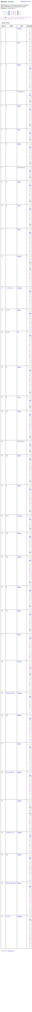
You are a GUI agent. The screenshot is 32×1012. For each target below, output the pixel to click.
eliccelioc (11, 1)
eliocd (19, 883)
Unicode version (23, 1)
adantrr (19, 557)
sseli (18, 42)
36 (9, 916)
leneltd (19, 772)
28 (13, 693)
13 (8, 310)
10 (8, 288)
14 (8, 332)
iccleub (19, 800)
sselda (19, 533)
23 (7, 557)
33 (13, 832)
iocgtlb (19, 256)
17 (7, 411)
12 (12, 288)
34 (7, 854)
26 (9, 693)
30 (11, 772)
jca (18, 332)
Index (29, 1)
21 (7, 772)
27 (11, 693)
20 (11, 883)
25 (7, 693)
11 (10, 288)
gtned (19, 310)
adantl (19, 64)
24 (9, 772)
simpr (19, 229)
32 (13, 883)
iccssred (19, 516)
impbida (19, 916)
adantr (19, 106)
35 (15, 883)
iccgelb (19, 661)
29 (7, 715)
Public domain (11, 950)
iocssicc (19, 28)
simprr (19, 743)
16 (7, 883)
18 (9, 883)
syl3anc (19, 288)
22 (7, 533)
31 (13, 772)
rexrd (18, 129)
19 (7, 455)
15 (7, 916)
